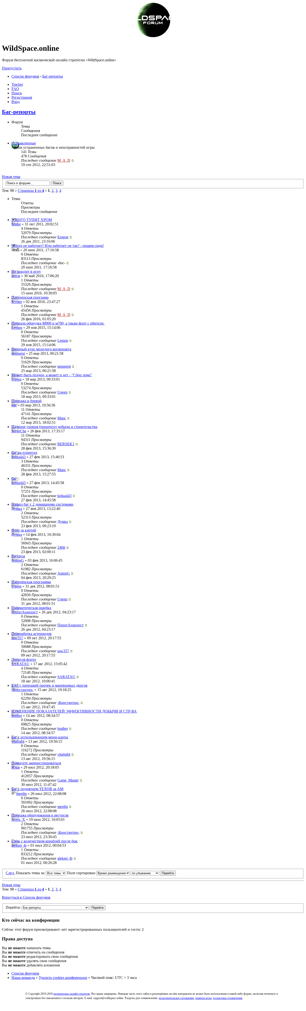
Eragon (62, 237)
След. (10, 873)
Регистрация (21, 97)
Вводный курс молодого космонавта (41, 349)
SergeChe (18, 431)
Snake (16, 224)
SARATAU (20, 664)
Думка (16, 509)
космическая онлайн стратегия (72, 993)
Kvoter (16, 302)
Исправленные (23, 143)
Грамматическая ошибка (31, 608)
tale (14, 405)
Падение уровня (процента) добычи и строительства (54, 427)
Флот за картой (23, 530)
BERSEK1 (65, 444)
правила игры (203, 998)
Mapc (61, 418)
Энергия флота (23, 659)
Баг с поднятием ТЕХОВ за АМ (37, 789)
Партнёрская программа (31, 582)
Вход (15, 102)
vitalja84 (17, 741)
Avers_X (18, 819)
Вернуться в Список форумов (26, 897)
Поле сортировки (81, 873)
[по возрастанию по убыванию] (153, 873)
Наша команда (23, 978)
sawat (15, 276)
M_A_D (63, 160)
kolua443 (18, 457)
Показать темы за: (31, 873)
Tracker (17, 84)
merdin (21, 794)
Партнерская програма (30, 297)
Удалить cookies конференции (63, 978)
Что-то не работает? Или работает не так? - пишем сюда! (57, 246)
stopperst (18, 353)
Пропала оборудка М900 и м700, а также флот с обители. (57, 323)
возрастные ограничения (227, 998)
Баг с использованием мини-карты (39, 737)
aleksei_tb (19, 845)
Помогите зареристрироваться (36, 763)
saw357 (17, 638)
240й (61, 547)
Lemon (16, 328)
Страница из (31, 190)
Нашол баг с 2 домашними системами (42, 504)
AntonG (17, 560)
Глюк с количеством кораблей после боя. (44, 841)
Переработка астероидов (31, 634)
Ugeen (16, 379)
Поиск (16, 93)
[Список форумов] (153, 36)
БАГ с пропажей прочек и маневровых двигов (49, 685)
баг (14, 478)
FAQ (15, 89)
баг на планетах (24, 453)
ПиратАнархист (24, 612)
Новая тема (11, 177)
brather (16, 716)
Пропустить (12, 68)
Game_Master (68, 780)
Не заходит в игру (26, 271)
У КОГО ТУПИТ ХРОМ (31, 220)
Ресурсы (18, 556)
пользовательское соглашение (176, 998)
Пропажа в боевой (26, 401)
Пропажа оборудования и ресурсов (40, 815)
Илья (15, 767)
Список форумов (25, 76)
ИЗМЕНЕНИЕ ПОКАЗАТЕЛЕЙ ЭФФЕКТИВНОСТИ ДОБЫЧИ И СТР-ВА (74, 711)
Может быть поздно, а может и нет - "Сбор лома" (51, 375)
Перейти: (13, 907)
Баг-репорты (52, 76)
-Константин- (22, 690)
